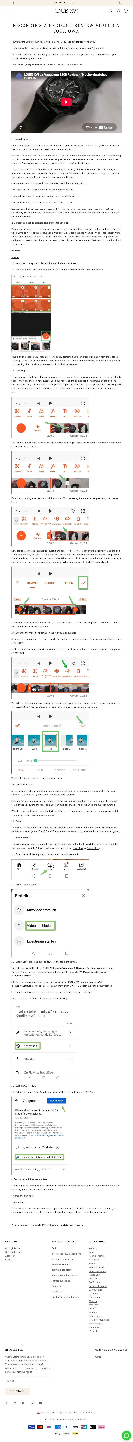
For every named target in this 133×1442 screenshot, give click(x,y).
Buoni (8, 1259)
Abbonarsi (17, 1391)
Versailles (94, 1331)
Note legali (57, 1291)
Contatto (56, 1286)
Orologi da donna (14, 1252)
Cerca (98, 1356)
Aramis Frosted (97, 1255)
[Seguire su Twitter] (15, 1403)
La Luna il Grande (98, 1286)
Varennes (94, 1327)
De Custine (94, 1282)
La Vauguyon (96, 1289)
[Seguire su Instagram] (23, 1403)
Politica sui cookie (61, 1280)
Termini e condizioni (62, 1269)
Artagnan (94, 1259)
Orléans (93, 1312)
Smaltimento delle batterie (65, 1296)
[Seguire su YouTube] (40, 1403)
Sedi (54, 1248)
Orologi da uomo (13, 1248)
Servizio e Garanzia (61, 1264)
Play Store (78, 848)
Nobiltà (93, 1308)
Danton (93, 1278)
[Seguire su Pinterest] (32, 1403)
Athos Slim (94, 1274)
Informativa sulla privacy (64, 1275)
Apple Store (93, 848)
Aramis (92, 1252)
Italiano (86, 1413)
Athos (92, 1263)
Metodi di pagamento (62, 1259)
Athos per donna (97, 1271)
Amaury (93, 1248)
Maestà (93, 1301)
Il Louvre (93, 1293)
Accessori (10, 1255)
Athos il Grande (97, 1267)
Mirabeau (94, 1304)
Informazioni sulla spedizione (66, 1253)
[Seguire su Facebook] (6, 1403)
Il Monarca (94, 1297)
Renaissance (95, 1323)
